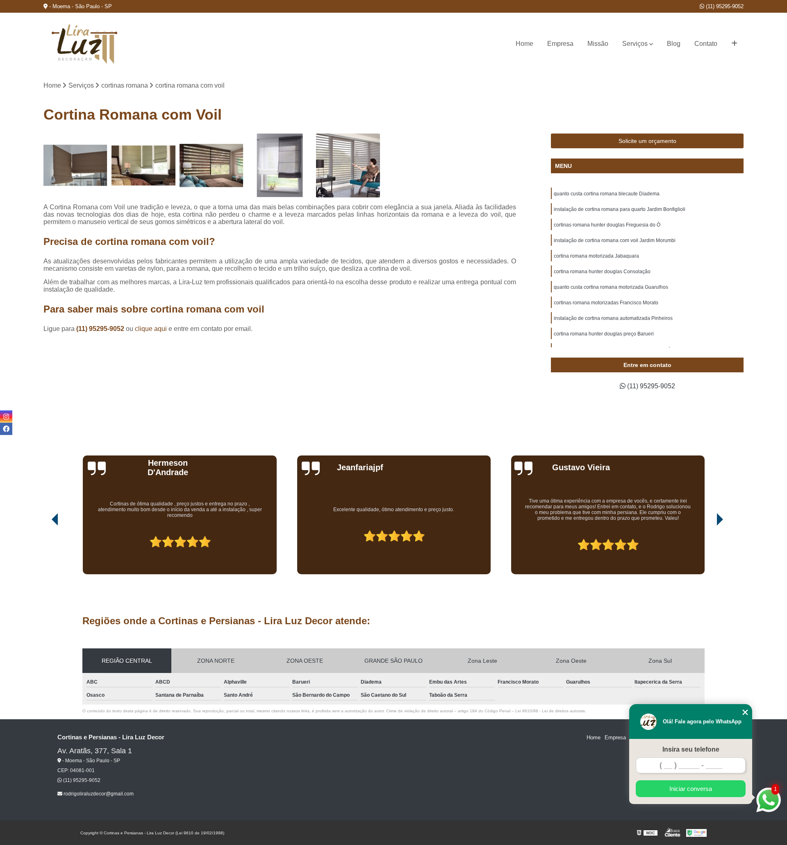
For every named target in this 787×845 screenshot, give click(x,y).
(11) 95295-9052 (724, 6)
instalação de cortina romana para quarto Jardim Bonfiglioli (619, 209)
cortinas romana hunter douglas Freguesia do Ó (607, 225)
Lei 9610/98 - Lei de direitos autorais (550, 711)
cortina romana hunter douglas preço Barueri (604, 334)
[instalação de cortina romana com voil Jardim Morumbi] (280, 165)
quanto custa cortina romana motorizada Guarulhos (611, 287)
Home (524, 43)
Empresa (560, 43)
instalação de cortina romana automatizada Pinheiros (613, 318)
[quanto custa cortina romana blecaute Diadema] (75, 165)
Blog (673, 43)
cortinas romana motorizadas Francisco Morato (606, 303)
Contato (705, 43)
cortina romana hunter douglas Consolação (602, 271)
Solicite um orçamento (647, 141)
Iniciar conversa (690, 788)
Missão (597, 43)
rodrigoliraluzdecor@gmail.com (98, 794)
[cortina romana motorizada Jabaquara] (348, 165)
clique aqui (151, 328)
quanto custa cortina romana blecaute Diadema (607, 194)
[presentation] (43, 550)
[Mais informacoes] (734, 44)
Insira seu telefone (690, 749)
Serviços (635, 43)
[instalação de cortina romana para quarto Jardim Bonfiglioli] (143, 165)
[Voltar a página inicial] (84, 44)
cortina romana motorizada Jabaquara (596, 256)
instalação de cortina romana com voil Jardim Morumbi (615, 240)
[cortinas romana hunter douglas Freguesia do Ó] (211, 165)
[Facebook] (6, 429)
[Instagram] (6, 416)
